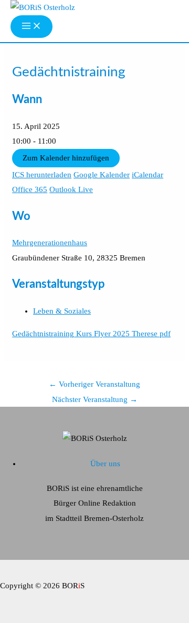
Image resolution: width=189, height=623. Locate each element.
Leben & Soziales (62, 311)
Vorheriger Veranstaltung (94, 384)
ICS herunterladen (41, 174)
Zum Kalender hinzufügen (66, 158)
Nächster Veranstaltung (95, 399)
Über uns (105, 463)
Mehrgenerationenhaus (49, 242)
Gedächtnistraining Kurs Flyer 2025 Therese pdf (91, 333)
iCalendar (147, 174)
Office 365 (29, 189)
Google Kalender (102, 174)
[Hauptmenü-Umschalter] (31, 26)
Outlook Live (71, 189)
